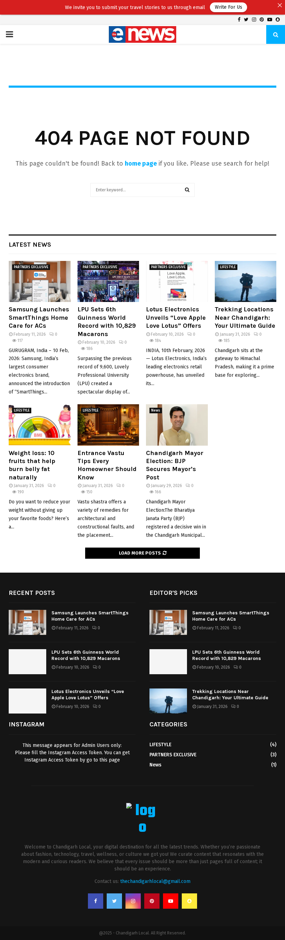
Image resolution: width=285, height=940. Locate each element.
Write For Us (216, 7)
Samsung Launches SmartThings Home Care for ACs (39, 317)
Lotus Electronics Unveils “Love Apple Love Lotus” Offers (176, 317)
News (155, 410)
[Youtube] (170, 901)
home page (141, 163)
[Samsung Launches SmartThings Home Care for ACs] (40, 281)
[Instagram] (133, 901)
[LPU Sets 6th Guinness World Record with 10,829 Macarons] (108, 281)
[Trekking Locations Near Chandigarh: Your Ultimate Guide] (246, 281)
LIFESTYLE (228, 267)
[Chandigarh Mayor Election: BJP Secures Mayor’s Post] (177, 424)
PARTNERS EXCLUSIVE (31, 267)
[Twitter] (114, 901)
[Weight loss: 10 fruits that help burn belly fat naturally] (40, 424)
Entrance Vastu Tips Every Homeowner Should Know (107, 465)
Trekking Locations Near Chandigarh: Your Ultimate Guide (245, 317)
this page (109, 760)
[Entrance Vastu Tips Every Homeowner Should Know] (108, 424)
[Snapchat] (189, 901)
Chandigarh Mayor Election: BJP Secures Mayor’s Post (174, 465)
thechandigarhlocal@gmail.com (155, 881)
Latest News (30, 244)
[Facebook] (95, 901)
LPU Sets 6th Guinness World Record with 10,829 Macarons (107, 321)
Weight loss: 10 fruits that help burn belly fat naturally (32, 465)
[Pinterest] (152, 901)
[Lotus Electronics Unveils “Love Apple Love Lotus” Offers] (177, 281)
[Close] (280, 5)
